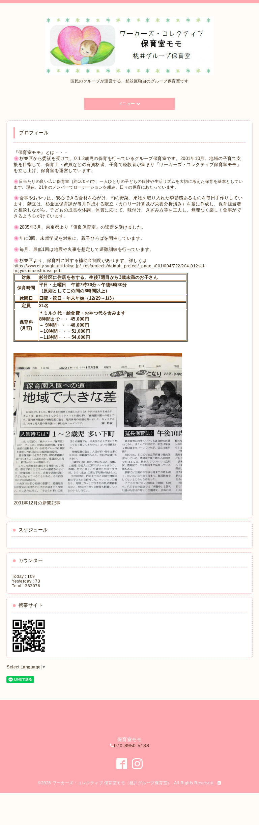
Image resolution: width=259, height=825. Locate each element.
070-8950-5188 (131, 745)
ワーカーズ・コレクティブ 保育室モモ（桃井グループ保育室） (112, 783)
